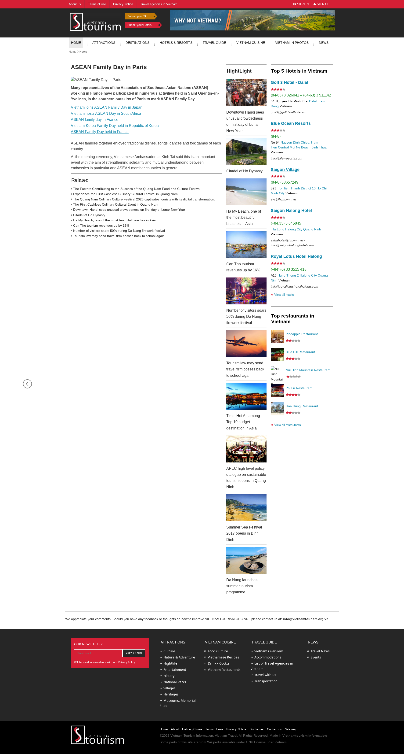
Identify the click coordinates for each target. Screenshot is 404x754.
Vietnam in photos (292, 42)
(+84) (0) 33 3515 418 (289, 269)
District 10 (308, 188)
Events (316, 657)
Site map (291, 729)
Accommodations (267, 657)
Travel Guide (264, 642)
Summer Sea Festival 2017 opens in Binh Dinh (244, 533)
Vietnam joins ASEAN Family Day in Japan (106, 107)
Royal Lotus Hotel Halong (296, 256)
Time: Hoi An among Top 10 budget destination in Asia (243, 422)
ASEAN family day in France (94, 120)
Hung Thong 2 (288, 275)
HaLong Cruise (192, 729)
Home (76, 42)
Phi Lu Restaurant (299, 388)
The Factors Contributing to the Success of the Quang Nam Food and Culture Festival (136, 189)
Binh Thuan (319, 147)
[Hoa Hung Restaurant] (277, 408)
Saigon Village (285, 169)
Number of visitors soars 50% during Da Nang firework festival (119, 231)
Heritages (171, 694)
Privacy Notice (236, 729)
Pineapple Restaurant (302, 334)
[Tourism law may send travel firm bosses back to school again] (246, 343)
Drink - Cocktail (219, 663)
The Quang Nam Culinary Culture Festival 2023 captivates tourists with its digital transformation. (144, 199)
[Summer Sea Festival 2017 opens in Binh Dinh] (246, 507)
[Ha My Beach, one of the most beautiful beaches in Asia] (246, 191)
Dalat (313, 101)
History (168, 675)
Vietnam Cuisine (250, 42)
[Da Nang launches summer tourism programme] (246, 560)
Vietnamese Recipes (223, 657)
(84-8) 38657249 (284, 182)
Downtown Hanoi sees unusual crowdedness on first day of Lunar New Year (129, 209)
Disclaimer (256, 729)
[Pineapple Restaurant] (277, 336)
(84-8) (276, 136)
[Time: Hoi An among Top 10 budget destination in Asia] (246, 396)
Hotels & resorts (176, 42)
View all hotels (282, 294)
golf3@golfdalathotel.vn (288, 112)
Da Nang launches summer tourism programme (241, 586)
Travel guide (214, 42)
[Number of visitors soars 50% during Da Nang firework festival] (246, 290)
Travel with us (265, 675)
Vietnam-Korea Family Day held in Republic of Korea (115, 126)
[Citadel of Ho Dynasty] (246, 151)
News (323, 42)
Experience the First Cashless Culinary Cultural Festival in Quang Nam (125, 194)
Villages (169, 688)
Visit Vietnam (277, 742)
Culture (169, 651)
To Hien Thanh (288, 188)
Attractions (103, 42)
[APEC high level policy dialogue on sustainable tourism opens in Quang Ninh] (246, 449)
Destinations (137, 42)
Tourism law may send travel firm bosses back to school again (119, 236)
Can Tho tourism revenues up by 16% (101, 225)
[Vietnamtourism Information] (95, 21)
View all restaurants (286, 425)
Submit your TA (137, 16)
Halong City (293, 229)
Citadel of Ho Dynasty (89, 215)
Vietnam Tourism (182, 735)
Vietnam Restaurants (224, 669)
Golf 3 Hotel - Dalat (289, 82)
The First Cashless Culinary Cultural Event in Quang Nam (115, 204)
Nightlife (170, 663)
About (175, 729)
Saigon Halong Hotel (291, 210)
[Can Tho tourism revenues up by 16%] (246, 244)
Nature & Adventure (179, 657)
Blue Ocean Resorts (291, 123)
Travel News (320, 651)
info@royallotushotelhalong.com (294, 286)
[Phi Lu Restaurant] (277, 390)
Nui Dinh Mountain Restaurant (308, 370)
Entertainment (174, 669)
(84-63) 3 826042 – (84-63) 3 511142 (301, 95)
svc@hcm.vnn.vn (283, 199)
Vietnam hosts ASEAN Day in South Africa (106, 113)
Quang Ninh (312, 229)
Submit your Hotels (139, 25)
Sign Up (322, 4)
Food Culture (218, 651)
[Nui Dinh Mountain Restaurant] (277, 372)
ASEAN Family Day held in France (100, 132)
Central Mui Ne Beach (294, 147)
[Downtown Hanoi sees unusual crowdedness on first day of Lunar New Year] (246, 92)
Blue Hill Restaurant (300, 352)
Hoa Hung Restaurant (302, 406)
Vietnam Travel (226, 735)
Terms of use (214, 729)
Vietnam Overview (268, 651)
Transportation (266, 681)
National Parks (174, 682)
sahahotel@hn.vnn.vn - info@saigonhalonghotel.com (292, 242)
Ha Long (278, 229)
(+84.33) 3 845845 (286, 223)
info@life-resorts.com (286, 158)
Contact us (274, 729)
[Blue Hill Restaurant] (277, 354)
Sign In (302, 4)
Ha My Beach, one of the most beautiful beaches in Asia (114, 220)
